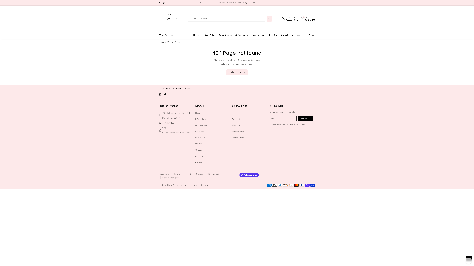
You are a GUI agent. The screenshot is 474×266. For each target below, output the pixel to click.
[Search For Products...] (269, 19)
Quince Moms (201, 131)
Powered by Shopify (199, 185)
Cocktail (198, 150)
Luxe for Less (258, 35)
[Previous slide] (200, 2)
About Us (236, 125)
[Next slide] (273, 2)
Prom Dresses (201, 125)
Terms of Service (239, 131)
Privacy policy (180, 174)
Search (235, 113)
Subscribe (276, 106)
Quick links (239, 106)
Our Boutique (168, 106)
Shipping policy (214, 174)
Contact (198, 162)
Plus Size (199, 143)
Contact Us (236, 119)
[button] (308, 19)
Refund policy (238, 137)
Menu (199, 106)
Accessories (297, 35)
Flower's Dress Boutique (178, 185)
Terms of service (196, 174)
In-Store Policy (201, 119)
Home (161, 42)
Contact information (170, 177)
